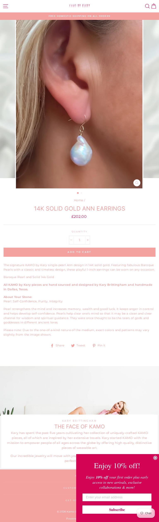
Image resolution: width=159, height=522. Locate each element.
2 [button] (82, 193)
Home (78, 200)
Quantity (79, 231)
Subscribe (117, 509)
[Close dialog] (155, 458)
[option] (79, 16)
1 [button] (78, 193)
